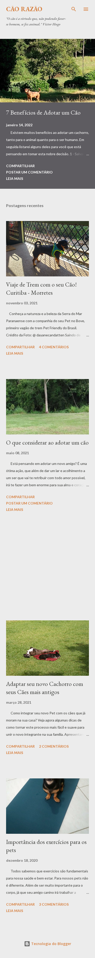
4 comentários (54, 347)
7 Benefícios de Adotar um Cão (43, 112)
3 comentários (54, 904)
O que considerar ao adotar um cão (47, 442)
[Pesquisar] (74, 9)
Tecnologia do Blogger (50, 943)
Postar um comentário (29, 172)
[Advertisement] (47, 567)
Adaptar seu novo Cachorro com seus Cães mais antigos (44, 688)
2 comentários (54, 746)
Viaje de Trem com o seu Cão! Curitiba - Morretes (41, 288)
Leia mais (14, 178)
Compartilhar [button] (20, 166)
